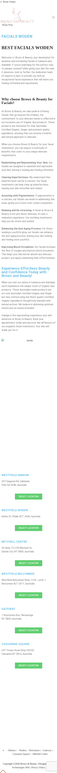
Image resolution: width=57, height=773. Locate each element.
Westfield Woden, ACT (16, 682)
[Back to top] (3, 771)
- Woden (21, 750)
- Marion (10, 750)
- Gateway (46, 750)
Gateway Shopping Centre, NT (20, 690)
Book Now (7, 25)
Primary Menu (53, 17)
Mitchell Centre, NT (15, 686)
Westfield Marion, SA (15, 679)
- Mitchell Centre (39, 754)
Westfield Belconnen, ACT (18, 675)
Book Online (9, 1)
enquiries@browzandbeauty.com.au (26, 704)
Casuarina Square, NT (16, 693)
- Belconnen (34, 750)
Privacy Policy (38, 767)
